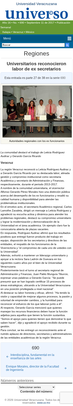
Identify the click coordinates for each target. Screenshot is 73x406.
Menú (7, 38)
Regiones (36, 53)
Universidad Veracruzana (36, 4)
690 (22, 22)
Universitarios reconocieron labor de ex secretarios (36, 66)
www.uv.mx (43, 402)
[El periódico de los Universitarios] (36, 13)
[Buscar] (67, 45)
